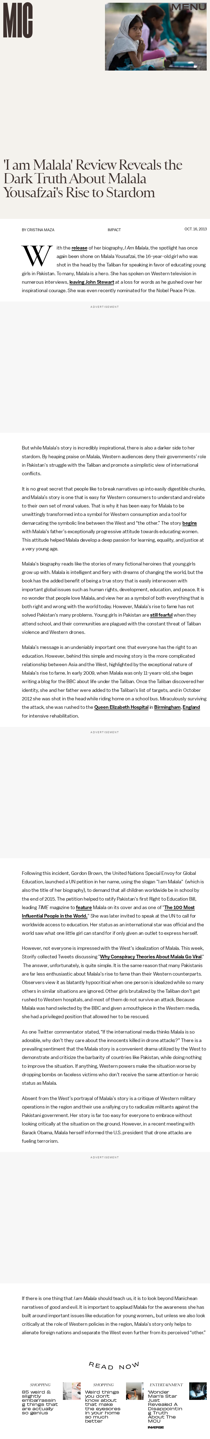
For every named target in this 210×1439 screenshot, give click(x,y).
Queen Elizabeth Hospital (121, 707)
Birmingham (167, 707)
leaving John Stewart (91, 282)
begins (189, 523)
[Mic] (18, 20)
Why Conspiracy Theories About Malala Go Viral (151, 956)
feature (84, 907)
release (80, 247)
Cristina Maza (40, 230)
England (191, 707)
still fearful (161, 615)
